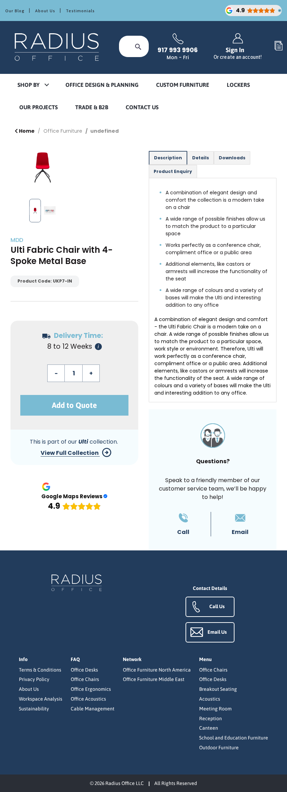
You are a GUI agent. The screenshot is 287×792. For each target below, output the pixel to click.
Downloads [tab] (232, 158)
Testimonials (80, 10)
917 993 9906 (178, 50)
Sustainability (34, 708)
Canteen (208, 728)
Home (26, 130)
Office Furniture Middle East (153, 679)
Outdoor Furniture (219, 747)
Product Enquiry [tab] (173, 171)
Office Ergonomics (91, 689)
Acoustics (209, 699)
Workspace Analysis (40, 699)
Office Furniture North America (157, 670)
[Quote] (278, 46)
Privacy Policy (34, 679)
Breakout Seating (218, 689)
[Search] (138, 46)
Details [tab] (200, 158)
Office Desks (84, 670)
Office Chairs (85, 679)
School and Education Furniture (233, 738)
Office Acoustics (88, 699)
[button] (32, 85)
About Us (45, 10)
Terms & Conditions (40, 670)
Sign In (238, 53)
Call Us (217, 606)
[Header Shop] (57, 46)
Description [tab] (168, 158)
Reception (210, 718)
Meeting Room (215, 708)
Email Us (217, 632)
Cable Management (92, 708)
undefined (104, 130)
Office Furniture (62, 130)
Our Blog (14, 10)
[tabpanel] (212, 290)
